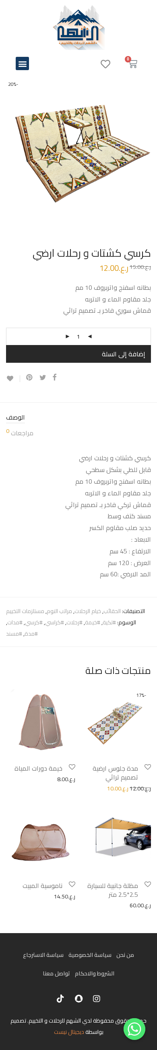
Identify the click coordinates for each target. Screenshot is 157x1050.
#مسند (14, 633)
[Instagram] (97, 999)
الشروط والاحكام (94, 973)
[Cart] (132, 63)
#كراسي (54, 622)
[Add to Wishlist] (13, 378)
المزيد (84, 788)
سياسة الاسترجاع (43, 955)
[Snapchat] (78, 999)
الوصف (15, 417)
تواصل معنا (56, 973)
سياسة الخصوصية (90, 955)
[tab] (78, 418)
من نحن (125, 955)
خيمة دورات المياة (38, 768)
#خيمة (92, 622)
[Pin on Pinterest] (29, 378)
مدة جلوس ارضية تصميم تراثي (115, 772)
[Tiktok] (60, 999)
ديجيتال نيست (69, 1032)
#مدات (15, 622)
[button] (22, 63)
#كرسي (34, 622)
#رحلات (74, 622)
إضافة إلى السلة (123, 354)
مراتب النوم (59, 611)
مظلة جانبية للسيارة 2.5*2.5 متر (112, 890)
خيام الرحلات (87, 611)
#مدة (31, 633)
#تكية (109, 622)
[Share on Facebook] (54, 378)
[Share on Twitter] (42, 378)
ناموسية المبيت (42, 886)
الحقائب (112, 611)
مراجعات (19, 433)
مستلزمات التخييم (25, 611)
